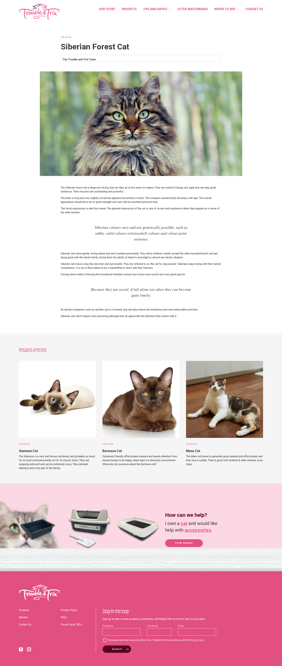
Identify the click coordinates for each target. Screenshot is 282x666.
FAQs (64, 617)
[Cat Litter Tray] (37, 550)
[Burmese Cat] (141, 399)
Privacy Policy (69, 610)
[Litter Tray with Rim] (138, 550)
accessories (198, 530)
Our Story (107, 9)
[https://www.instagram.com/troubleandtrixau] (29, 650)
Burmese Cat (112, 451)
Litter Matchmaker (192, 9)
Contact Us (254, 9)
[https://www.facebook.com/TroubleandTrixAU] (21, 650)
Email (181, 626)
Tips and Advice (155, 9)
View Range (184, 543)
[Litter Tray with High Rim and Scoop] (86, 550)
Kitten (68, 37)
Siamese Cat (28, 451)
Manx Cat (193, 451)
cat (184, 523)
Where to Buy (225, 9)
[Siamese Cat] (57, 399)
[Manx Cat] (224, 399)
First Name (108, 626)
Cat (62, 37)
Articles (23, 617)
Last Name (152, 626)
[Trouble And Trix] (39, 11)
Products (129, 9)
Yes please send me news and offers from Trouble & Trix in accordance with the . (156, 640)
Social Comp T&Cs (71, 624)
